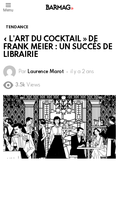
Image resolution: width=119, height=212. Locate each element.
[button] (8, 7)
